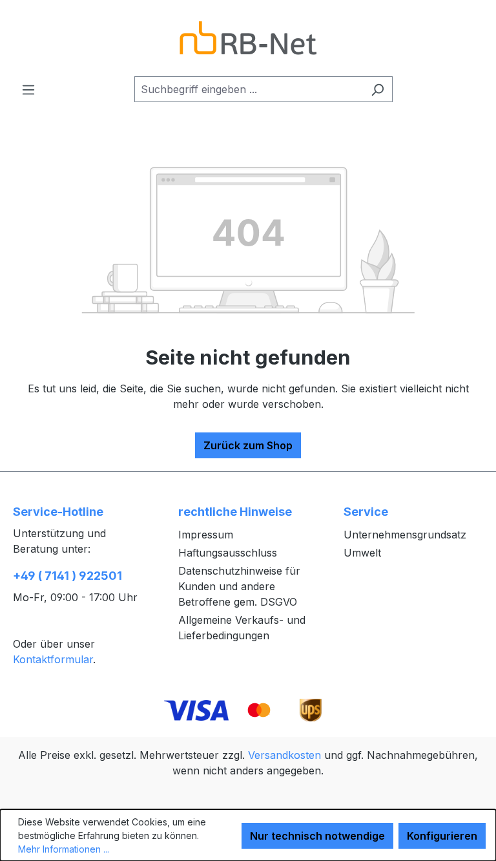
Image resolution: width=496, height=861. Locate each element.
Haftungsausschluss (227, 552)
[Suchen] (377, 89)
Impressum (205, 534)
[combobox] (248, 89)
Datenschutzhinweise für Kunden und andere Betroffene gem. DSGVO (239, 586)
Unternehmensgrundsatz (405, 534)
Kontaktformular (53, 659)
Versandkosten (284, 755)
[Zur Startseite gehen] (248, 38)
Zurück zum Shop (248, 445)
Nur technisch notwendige (317, 835)
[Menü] (28, 89)
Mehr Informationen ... (63, 849)
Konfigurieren (442, 835)
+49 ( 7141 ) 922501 (67, 575)
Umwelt (362, 552)
